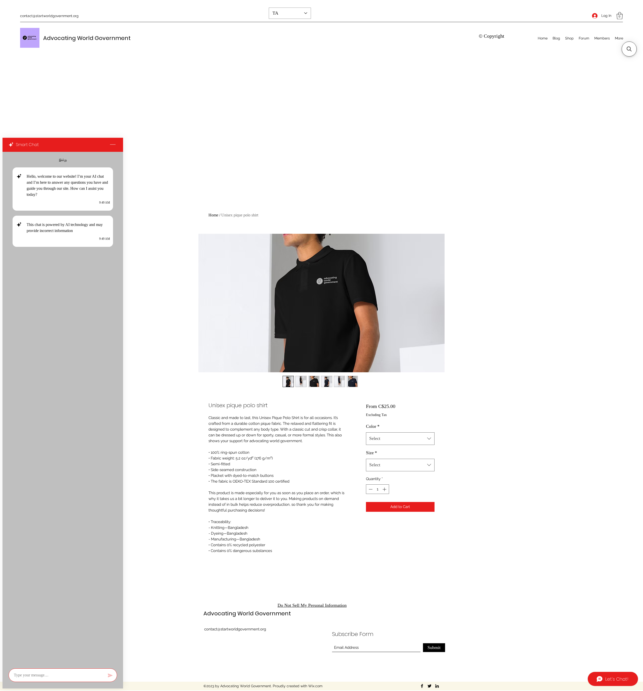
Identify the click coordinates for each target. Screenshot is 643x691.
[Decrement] (370, 489)
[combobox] (400, 438)
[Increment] (385, 489)
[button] (620, 15)
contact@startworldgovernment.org (49, 16)
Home (213, 215)
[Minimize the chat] (113, 145)
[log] (63, 408)
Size (371, 452)
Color (373, 426)
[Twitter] (429, 685)
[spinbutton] (377, 489)
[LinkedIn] (437, 685)
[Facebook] (421, 685)
